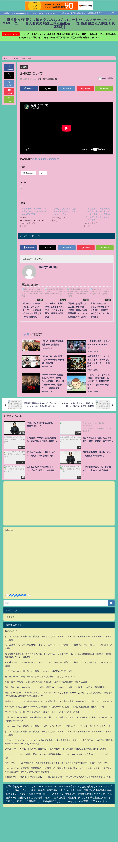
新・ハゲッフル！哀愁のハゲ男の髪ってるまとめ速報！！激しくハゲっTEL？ (40, 676)
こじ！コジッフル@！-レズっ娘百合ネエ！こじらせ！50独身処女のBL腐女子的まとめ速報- (46, 682)
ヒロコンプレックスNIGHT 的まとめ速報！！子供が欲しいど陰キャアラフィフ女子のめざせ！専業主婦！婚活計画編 (58, 777)
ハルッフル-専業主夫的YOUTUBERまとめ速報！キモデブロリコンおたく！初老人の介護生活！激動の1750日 (54, 707)
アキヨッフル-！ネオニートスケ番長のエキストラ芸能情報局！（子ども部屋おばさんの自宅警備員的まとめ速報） (56, 749)
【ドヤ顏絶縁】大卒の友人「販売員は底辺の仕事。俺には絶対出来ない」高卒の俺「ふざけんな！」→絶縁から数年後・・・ (97, 214)
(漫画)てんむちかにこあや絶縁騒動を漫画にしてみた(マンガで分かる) (66, 211)
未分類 (24, 67)
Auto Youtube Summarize (45, 159)
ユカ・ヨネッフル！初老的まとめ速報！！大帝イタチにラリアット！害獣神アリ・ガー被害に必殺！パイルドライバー (58, 726)
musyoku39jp (107, 78)
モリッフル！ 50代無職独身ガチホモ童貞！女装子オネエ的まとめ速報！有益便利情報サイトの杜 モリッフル (56, 763)
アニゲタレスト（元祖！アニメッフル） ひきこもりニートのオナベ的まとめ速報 (42, 712)
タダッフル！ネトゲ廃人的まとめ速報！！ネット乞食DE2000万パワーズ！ (39, 671)
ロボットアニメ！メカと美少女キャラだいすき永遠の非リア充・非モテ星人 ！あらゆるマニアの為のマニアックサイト (58, 701)
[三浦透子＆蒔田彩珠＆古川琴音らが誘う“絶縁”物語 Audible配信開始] (36, 217)
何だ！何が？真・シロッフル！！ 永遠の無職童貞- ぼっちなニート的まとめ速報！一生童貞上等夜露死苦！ (55, 687)
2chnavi (9, 530)
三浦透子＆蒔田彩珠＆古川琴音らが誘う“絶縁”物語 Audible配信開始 (34, 211)
